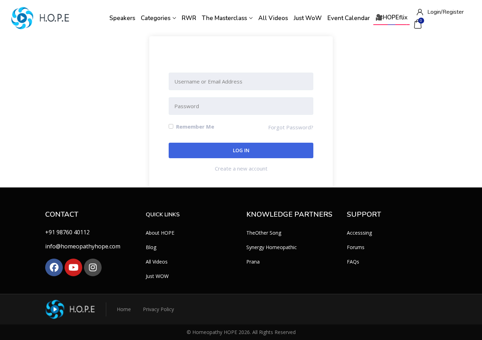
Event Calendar (348, 18)
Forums (355, 247)
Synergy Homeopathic (271, 247)
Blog (151, 247)
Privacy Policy (158, 309)
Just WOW (157, 276)
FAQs (353, 261)
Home (124, 309)
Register (453, 12)
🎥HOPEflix (391, 17)
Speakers (122, 18)
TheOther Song (263, 232)
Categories (156, 18)
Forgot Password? (290, 127)
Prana (253, 261)
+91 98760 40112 (67, 232)
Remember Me (194, 126)
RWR (189, 18)
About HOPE (160, 232)
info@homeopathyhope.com (82, 246)
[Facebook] (54, 267)
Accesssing (359, 232)
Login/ (434, 12)
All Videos (273, 18)
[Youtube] (73, 267)
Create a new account (241, 168)
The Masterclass (225, 18)
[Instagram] (93, 267)
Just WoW (308, 18)
